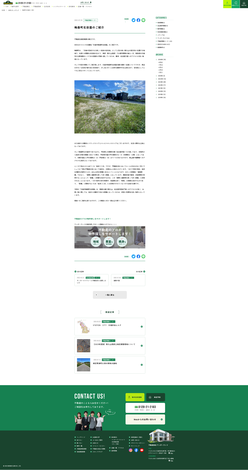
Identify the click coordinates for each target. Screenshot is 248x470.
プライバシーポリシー (138, 443)
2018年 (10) (162, 97)
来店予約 (244, 5)
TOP (6, 6)
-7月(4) (160, 65)
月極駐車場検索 (81, 449)
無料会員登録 (227, 5)
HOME (3, 10)
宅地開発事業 (81, 452)
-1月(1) (160, 72)
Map (171, 453)
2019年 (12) (162, 94)
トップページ (81, 437)
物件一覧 (79, 446)
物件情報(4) (161, 29)
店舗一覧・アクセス (85, 6)
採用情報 (114, 451)
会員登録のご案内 (136, 437)
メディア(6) (161, 35)
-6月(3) (160, 67)
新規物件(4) (161, 47)
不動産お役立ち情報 (99, 449)
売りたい (79, 440)
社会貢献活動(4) (162, 32)
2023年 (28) (162, 82)
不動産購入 (26, 6)
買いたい (79, 443)
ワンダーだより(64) (164, 38)
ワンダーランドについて (118, 439)
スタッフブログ (97, 452)
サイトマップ (135, 446)
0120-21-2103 (25, 3)
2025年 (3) (161, 76)
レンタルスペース (59, 6)
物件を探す (15, 6)
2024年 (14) (162, 79)
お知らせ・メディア (13, 10)
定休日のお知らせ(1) (164, 44)
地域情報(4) (161, 23)
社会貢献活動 (115, 442)
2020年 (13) (162, 91)
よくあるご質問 (97, 440)
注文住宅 (47, 6)
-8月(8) (160, 62)
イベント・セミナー (99, 446)
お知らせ (95, 443)
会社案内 (72, 6)
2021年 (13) (161, 88)
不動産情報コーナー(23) (165, 41)
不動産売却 (37, 6)
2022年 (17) (162, 85)
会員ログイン (235, 5)
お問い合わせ (85, 2)
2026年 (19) (162, 59)
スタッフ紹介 (115, 444)
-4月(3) (160, 70)
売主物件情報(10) (163, 26)
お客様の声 (96, 437)
